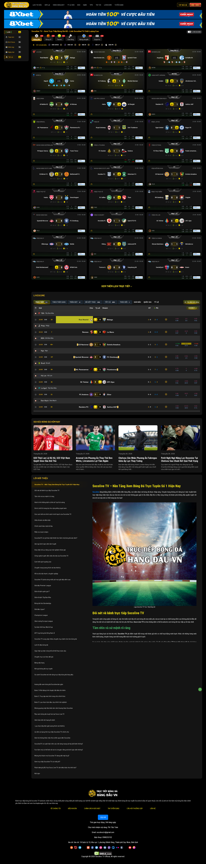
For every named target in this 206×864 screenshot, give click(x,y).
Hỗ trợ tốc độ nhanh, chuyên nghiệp (46, 574)
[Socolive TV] (16, 5)
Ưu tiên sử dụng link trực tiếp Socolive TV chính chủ (51, 732)
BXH (78, 5)
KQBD (85, 5)
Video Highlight (58, 5)
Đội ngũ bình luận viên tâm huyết (45, 544)
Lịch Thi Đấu (37, 5)
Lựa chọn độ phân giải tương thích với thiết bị (49, 726)
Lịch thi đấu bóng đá (41, 645)
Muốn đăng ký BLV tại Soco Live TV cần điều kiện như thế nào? (55, 767)
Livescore (108, 5)
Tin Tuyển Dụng (113, 808)
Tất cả (14, 57)
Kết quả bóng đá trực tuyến (43, 669)
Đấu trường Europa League (43, 621)
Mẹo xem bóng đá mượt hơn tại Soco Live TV (49, 714)
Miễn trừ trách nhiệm (41, 532)
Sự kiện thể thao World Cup (43, 627)
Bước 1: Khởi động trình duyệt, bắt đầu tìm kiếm (50, 690)
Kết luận (37, 773)
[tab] (36, 38)
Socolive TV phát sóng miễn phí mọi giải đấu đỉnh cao (52, 579)
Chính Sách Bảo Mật (92, 808)
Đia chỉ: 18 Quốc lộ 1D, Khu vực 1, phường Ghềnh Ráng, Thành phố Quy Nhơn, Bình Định (106, 842)
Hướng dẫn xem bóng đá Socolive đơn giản (48, 684)
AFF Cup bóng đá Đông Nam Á (44, 633)
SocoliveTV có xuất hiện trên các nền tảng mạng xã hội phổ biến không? (58, 744)
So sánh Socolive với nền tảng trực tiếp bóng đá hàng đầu (53, 675)
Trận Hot (14, 37)
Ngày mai (14, 52)
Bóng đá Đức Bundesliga (42, 603)
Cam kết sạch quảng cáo (43, 562)
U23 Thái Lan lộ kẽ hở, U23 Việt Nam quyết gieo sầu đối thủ (51, 459)
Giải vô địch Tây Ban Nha (42, 597)
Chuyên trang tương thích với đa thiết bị (47, 568)
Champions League (41, 615)
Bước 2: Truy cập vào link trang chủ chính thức (50, 696)
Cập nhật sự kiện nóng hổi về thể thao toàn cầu (50, 651)
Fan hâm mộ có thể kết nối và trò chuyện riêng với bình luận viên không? (58, 750)
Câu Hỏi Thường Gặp (135, 808)
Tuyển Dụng (119, 5)
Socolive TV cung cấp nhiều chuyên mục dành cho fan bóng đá (55, 639)
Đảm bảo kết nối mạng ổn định (44, 720)
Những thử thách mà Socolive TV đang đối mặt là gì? (51, 756)
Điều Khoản (72, 808)
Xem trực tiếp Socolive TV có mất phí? (47, 762)
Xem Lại (47, 5)
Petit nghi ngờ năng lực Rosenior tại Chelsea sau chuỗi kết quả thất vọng (179, 459)
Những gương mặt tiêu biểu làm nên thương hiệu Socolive (53, 708)
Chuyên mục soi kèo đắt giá (43, 657)
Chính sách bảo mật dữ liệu (43, 526)
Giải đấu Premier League (42, 585)
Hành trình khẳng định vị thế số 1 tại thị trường (49, 502)
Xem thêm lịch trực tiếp (115, 286)
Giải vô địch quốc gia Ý (42, 591)
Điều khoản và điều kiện (42, 520)
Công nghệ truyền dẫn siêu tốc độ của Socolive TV (51, 556)
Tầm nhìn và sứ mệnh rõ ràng (44, 496)
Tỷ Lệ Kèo (71, 5)
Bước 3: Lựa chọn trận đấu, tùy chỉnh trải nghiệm (50, 702)
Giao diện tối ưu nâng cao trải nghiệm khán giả (50, 550)
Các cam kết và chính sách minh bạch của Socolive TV (52, 514)
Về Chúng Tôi (56, 808)
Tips (91, 5)
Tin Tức (98, 5)
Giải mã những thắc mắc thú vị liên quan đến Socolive (52, 738)
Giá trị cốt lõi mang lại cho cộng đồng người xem (50, 508)
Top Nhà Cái (182, 5)
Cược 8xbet (195, 5)
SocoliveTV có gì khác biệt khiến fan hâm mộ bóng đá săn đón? (55, 538)
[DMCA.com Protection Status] (103, 853)
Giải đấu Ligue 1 (39, 609)
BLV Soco (14, 42)
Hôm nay (14, 47)
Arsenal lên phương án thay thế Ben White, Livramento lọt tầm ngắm (94, 459)
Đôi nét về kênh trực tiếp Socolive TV (46, 490)
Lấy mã (103, 817)
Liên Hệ (152, 808)
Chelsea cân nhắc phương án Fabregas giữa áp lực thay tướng (137, 459)
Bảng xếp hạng (39, 663)
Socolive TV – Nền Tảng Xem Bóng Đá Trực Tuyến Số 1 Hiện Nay (56, 484)
